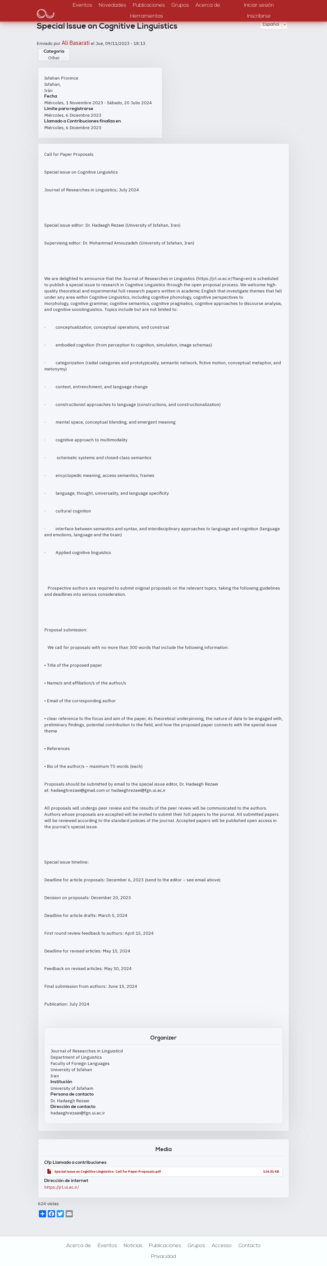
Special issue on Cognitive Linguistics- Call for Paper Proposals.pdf (107, 1171)
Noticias (133, 1245)
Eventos (107, 1245)
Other (54, 57)
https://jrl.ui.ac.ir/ (61, 1187)
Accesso (222, 1245)
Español (271, 24)
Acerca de (78, 1245)
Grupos (196, 1245)
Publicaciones (165, 1245)
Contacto (249, 1245)
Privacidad (163, 1256)
